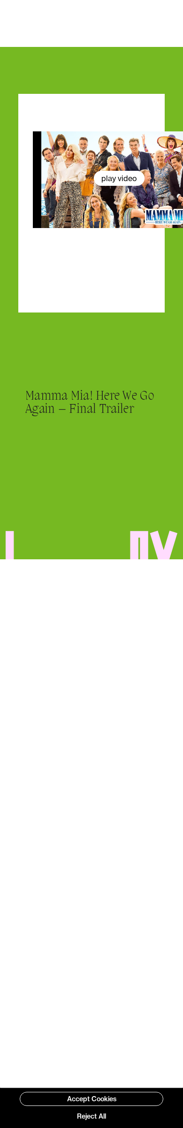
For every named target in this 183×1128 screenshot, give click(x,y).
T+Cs (44, 1078)
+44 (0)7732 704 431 (100, 919)
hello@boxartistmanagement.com (100, 883)
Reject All (91, 1116)
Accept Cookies (91, 1099)
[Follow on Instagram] (100, 985)
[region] (91, 1108)
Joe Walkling (127, 1078)
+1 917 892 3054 (100, 954)
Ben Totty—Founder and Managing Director (92, 754)
